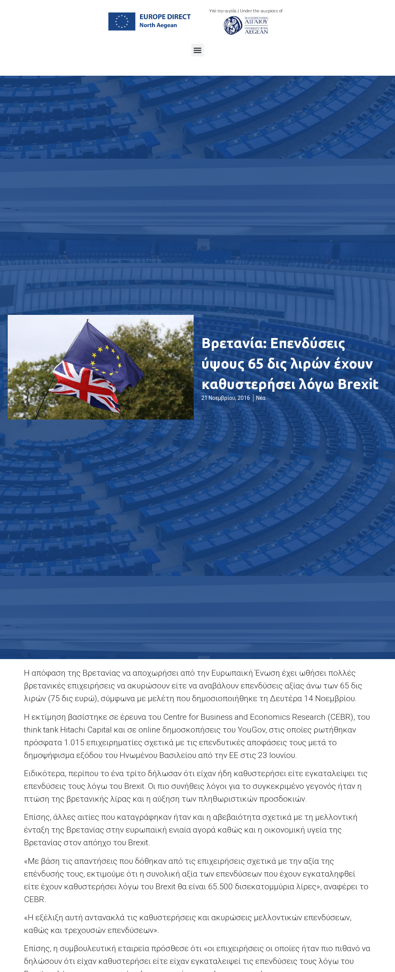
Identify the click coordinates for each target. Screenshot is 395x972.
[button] (197, 50)
